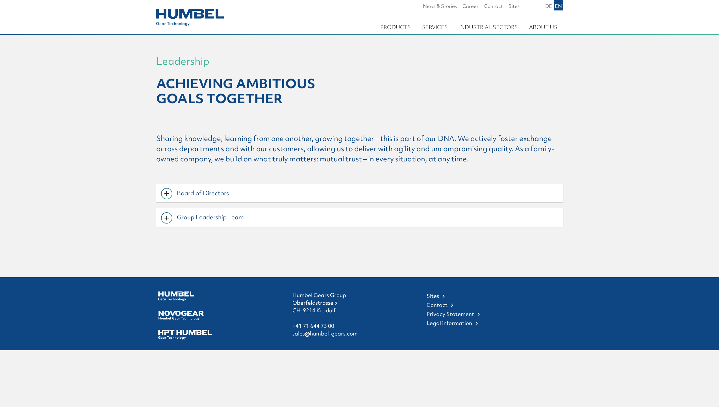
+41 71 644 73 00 (313, 326)
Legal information (449, 323)
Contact (437, 305)
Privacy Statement (450, 314)
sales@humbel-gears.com (325, 333)
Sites (433, 296)
